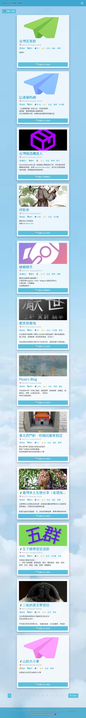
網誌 (60, 386)
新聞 (55, 104)
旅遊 (65, 443)
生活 (48, 48)
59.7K (39, 104)
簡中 (31, 217)
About (47, 712)
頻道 (23, 104)
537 (38, 443)
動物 (64, 500)
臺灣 (59, 48)
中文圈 (61, 104)
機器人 (24, 161)
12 (37, 556)
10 (45, 443)
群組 (23, 48)
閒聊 (58, 274)
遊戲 (65, 556)
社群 (59, 556)
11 (44, 274)
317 (38, 330)
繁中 (31, 48)
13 (62, 695)
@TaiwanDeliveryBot (42, 167)
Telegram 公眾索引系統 (12, 3)
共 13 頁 (73, 695)
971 (38, 48)
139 (38, 500)
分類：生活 (10, 11)
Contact (52, 712)
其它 (58, 161)
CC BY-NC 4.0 (71, 711)
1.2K (38, 612)
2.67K (39, 386)
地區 (53, 48)
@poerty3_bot (28, 223)
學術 (54, 612)
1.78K (39, 217)
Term (56, 712)
